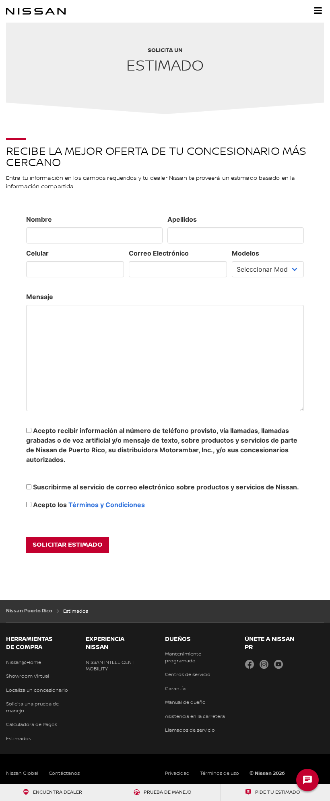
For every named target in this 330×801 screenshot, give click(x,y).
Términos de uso (219, 773)
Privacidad (177, 773)
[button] (318, 10)
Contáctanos (64, 773)
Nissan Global (22, 773)
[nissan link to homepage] (36, 11)
